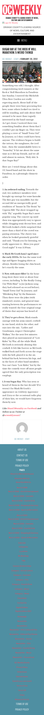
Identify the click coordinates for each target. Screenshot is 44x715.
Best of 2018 (22, 488)
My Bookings (23, 556)
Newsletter (22, 621)
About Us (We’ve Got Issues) (22, 474)
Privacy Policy (22, 465)
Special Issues (22, 676)
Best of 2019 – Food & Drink (23, 528)
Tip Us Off (22, 690)
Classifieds (22, 598)
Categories (23, 547)
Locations (23, 551)
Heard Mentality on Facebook (22, 408)
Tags (23, 560)
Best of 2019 (22, 515)
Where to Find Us (22, 699)
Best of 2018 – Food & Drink (23, 501)
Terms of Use (22, 460)
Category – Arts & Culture (22, 571)
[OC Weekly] (10, 23)
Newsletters (22, 626)
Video (22, 695)
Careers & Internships (22, 566)
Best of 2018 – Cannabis (23, 496)
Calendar (22, 543)
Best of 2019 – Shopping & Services (23, 533)
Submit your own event (22, 681)
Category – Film (22, 580)
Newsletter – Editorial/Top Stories (23, 634)
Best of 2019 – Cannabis (23, 524)
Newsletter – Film (23, 643)
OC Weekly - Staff (10, 58)
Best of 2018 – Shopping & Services (23, 505)
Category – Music (22, 589)
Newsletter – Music (23, 653)
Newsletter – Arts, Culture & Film (23, 630)
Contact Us (22, 455)
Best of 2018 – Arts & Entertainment (23, 491)
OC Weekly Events (22, 663)
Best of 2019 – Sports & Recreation (23, 538)
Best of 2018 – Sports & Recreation (23, 510)
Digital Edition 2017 (23, 611)
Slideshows (22, 672)
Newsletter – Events (23, 639)
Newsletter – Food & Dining (23, 648)
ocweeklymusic (12, 415)
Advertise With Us (22, 478)
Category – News (22, 594)
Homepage (22, 617)
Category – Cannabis (22, 575)
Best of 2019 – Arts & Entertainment (23, 519)
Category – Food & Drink (22, 584)
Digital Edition (22, 607)
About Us (22, 449)
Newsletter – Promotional (23, 657)
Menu (24, 40)
